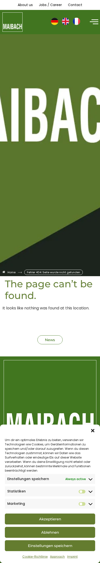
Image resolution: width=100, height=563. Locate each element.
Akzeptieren (50, 519)
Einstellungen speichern (50, 545)
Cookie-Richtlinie (35, 557)
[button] (92, 430)
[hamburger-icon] (93, 22)
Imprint (72, 557)
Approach (57, 557)
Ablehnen (50, 532)
